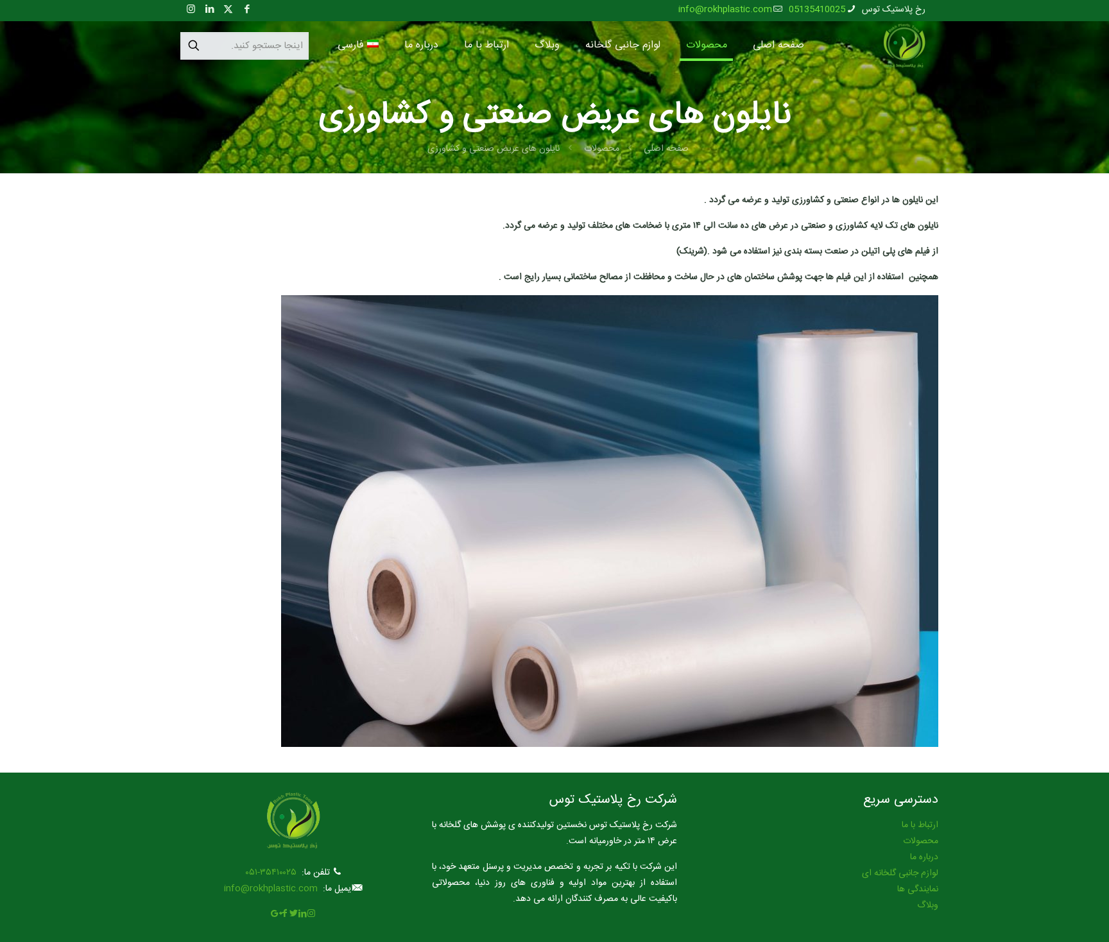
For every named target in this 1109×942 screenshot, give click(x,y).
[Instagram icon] (191, 10)
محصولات (601, 149)
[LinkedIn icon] (209, 10)
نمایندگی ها (917, 889)
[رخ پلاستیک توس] (904, 45)
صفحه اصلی (666, 149)
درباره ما (924, 857)
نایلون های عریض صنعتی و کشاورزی (493, 149)
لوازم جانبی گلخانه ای (900, 873)
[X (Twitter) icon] (228, 10)
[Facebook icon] (247, 10)
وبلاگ (927, 905)
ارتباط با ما (920, 825)
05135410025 (817, 9)
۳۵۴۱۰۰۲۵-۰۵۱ (271, 872)
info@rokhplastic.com (725, 9)
